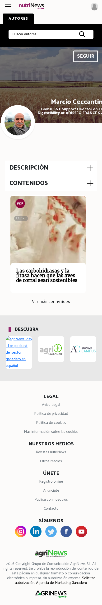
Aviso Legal (51, 405)
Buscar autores (24, 34)
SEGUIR (85, 56)
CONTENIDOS (28, 183)
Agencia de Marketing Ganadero (61, 583)
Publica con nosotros (51, 499)
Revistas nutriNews (51, 452)
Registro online (51, 481)
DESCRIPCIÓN (28, 168)
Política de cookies (51, 423)
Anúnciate (51, 490)
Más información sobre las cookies (51, 432)
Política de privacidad (51, 414)
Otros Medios (51, 461)
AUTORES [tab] (18, 18)
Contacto (51, 508)
